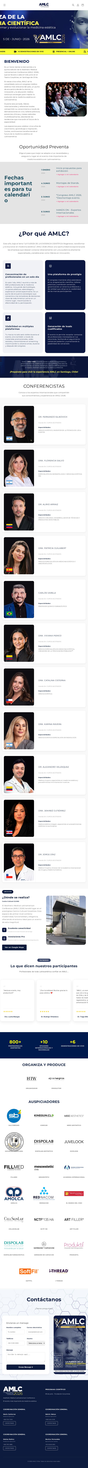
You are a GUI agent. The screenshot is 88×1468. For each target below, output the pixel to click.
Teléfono (9, 1338)
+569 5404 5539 (50, 1419)
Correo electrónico (34, 1327)
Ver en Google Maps (14, 947)
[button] (4, 5)
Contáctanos (9, 1423)
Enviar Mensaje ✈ (26, 1367)
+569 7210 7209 (7, 1419)
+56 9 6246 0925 (50, 1444)
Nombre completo (13, 1327)
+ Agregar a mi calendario (67, 174)
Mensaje (9, 1350)
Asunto (30, 1338)
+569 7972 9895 (7, 1444)
